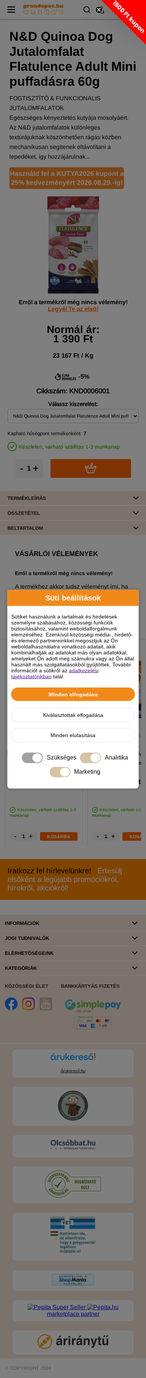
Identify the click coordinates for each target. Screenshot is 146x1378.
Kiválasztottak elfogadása (73, 715)
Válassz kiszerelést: (73, 404)
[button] (123, 22)
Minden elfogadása (73, 694)
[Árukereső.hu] (73, 1060)
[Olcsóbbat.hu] (73, 1145)
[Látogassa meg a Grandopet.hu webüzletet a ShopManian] (73, 1283)
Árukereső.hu (73, 1071)
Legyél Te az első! (73, 309)
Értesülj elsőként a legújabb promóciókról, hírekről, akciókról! (64, 879)
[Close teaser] (99, 9)
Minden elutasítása (73, 735)
